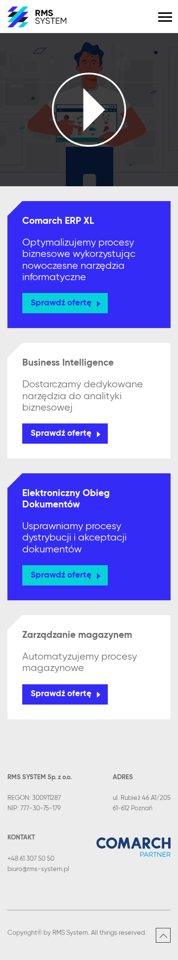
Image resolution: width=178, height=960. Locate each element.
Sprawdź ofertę (61, 303)
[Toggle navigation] (165, 17)
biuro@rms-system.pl (38, 869)
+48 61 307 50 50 (30, 859)
